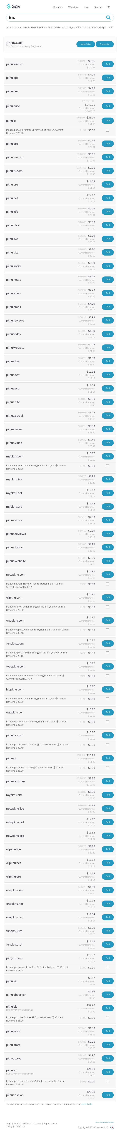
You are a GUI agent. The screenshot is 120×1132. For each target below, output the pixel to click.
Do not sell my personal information (105, 1122)
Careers (37, 1123)
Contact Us (20, 1126)
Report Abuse (50, 1123)
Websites (73, 7)
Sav (13, 6)
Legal (8, 1123)
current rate (86, 1104)
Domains (58, 7)
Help (86, 7)
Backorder (105, 44)
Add (108, 64)
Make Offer (85, 44)
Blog (10, 1126)
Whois (17, 1123)
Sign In (98, 7)
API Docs (26, 1123)
